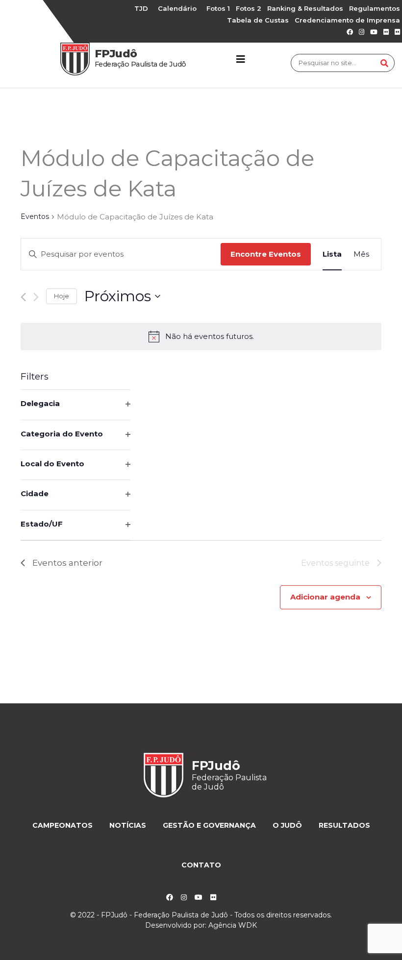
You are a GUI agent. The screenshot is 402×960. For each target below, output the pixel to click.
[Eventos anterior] (23, 297)
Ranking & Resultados (305, 8)
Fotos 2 (248, 8)
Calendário (177, 8)
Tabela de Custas (258, 20)
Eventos (35, 216)
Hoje (61, 296)
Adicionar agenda (325, 596)
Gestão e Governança (209, 825)
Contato (201, 865)
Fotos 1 (218, 8)
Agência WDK (232, 925)
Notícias (127, 825)
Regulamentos (374, 8)
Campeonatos (62, 825)
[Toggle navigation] (240, 59)
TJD (141, 8)
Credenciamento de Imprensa (347, 20)
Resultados (344, 825)
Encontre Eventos (265, 254)
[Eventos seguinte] (36, 297)
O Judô (287, 825)
